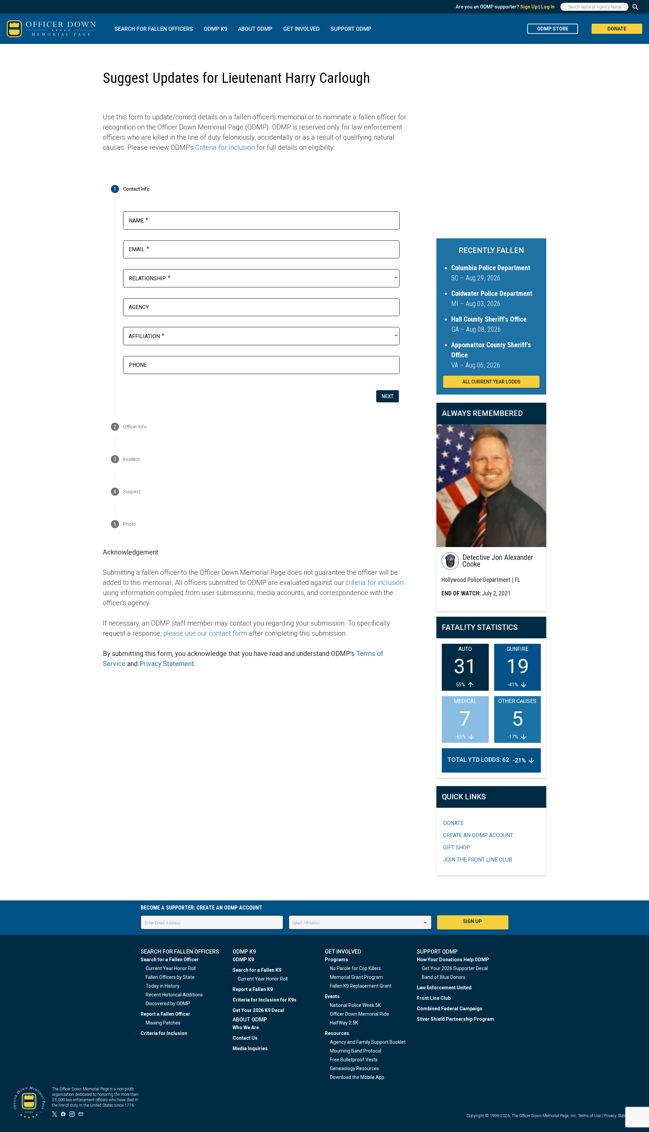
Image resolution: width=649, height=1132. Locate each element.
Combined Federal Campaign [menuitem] (449, 1008)
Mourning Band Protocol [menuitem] (355, 1051)
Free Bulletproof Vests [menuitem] (354, 1059)
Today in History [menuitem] (162, 986)
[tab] (255, 189)
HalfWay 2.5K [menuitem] (344, 1022)
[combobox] (264, 277)
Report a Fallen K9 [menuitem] (253, 989)
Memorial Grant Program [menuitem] (356, 977)
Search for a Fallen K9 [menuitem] (257, 970)
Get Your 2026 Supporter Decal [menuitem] (455, 968)
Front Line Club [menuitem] (434, 998)
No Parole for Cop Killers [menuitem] (355, 968)
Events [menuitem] (332, 996)
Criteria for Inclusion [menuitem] (164, 1033)
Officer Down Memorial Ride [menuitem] (359, 1014)
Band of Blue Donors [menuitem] (443, 977)
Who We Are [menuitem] (246, 1027)
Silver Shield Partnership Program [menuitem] (455, 1019)
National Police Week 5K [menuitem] (355, 1005)
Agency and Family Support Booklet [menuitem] (368, 1042)
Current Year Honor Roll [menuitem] (171, 968)
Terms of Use (589, 1115)
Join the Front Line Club (477, 859)
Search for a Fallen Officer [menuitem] (170, 959)
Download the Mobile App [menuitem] (357, 1077)
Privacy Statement (166, 664)
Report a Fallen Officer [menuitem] (165, 1014)
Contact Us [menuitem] (245, 1038)
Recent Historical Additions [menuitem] (174, 994)
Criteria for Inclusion (225, 147)
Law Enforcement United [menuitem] (444, 987)
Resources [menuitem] (337, 1033)
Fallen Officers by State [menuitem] (170, 977)
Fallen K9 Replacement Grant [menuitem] (360, 986)
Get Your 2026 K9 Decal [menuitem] (258, 1010)
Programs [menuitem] (336, 959)
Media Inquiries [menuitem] (250, 1048)
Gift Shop (456, 847)
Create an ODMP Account (478, 835)
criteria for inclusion (374, 583)
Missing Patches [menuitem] (163, 1022)
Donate (453, 823)
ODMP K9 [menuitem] (243, 959)
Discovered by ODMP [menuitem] (168, 1003)
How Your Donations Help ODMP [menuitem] (453, 959)
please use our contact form (205, 633)
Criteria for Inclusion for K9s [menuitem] (264, 1000)
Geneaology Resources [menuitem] (354, 1068)
